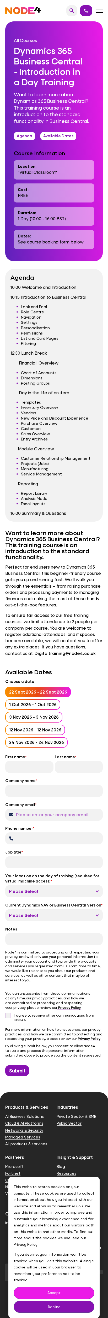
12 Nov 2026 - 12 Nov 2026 (35, 729)
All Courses (25, 40)
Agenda (24, 135)
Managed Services (22, 1137)
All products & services (26, 1143)
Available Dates (58, 135)
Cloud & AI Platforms (24, 1123)
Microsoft (14, 1166)
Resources (66, 1173)
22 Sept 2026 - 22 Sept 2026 (38, 692)
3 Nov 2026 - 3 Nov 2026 (34, 717)
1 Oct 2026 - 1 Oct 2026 (33, 704)
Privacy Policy (89, 1038)
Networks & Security (24, 1130)
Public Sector (69, 1123)
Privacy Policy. (26, 1244)
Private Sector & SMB (76, 1116)
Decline (54, 1306)
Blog (61, 1166)
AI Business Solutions (24, 1116)
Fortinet (12, 1173)
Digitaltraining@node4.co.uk (65, 653)
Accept (54, 1292)
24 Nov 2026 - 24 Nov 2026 (36, 742)
